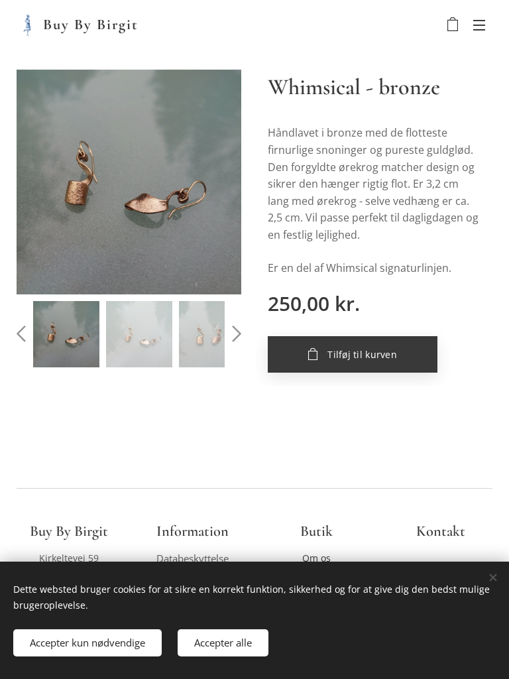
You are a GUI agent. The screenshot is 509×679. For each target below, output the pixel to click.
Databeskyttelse (192, 559)
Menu (479, 24)
